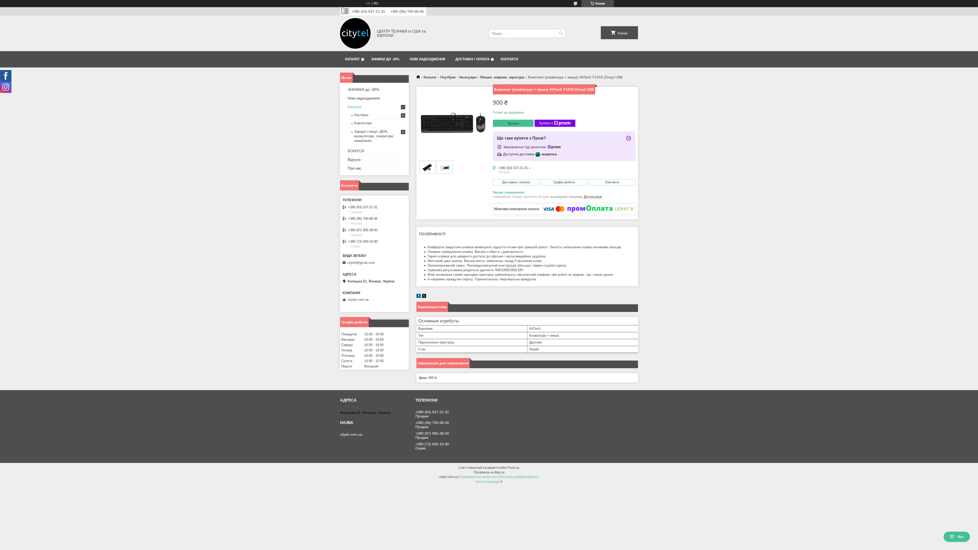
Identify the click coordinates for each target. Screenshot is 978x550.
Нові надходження (427, 59)
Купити (513, 123)
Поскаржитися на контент (479, 477)
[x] (424, 297)
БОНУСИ (356, 151)
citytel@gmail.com (361, 263)
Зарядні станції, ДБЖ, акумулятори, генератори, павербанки (374, 136)
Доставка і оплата (472, 59)
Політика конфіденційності (519, 477)
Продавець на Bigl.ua (489, 472)
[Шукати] (560, 33)
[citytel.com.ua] (355, 33)
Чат (960, 537)
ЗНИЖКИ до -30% (385, 59)
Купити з (546, 123)
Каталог (352, 59)
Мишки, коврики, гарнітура (502, 77)
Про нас (355, 168)
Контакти (509, 59)
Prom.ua (513, 468)
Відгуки (354, 159)
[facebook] (418, 297)
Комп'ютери (363, 123)
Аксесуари (468, 77)
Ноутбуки (448, 77)
